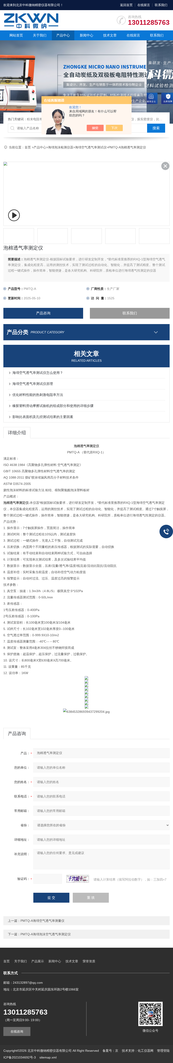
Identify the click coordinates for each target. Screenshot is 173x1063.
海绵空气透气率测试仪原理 (32, 384)
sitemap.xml (48, 1057)
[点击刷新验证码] (77, 879)
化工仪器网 (145, 1050)
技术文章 (110, 35)
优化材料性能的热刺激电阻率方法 (37, 395)
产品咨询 (43, 313)
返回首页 (126, 5)
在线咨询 (17, 1031)
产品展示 (37, 961)
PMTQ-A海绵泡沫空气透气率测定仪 (45, 934)
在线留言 (143, 5)
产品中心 (63, 35)
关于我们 (39, 35)
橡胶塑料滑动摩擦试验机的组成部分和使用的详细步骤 (52, 406)
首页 (28, 147)
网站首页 (16, 35)
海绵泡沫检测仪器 (60, 147)
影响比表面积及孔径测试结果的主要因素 (42, 417)
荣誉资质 (89, 961)
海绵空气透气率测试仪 (91, 147)
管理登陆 (163, 1050)
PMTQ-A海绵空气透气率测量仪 (42, 920)
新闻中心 (86, 35)
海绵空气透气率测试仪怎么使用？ (37, 373)
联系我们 (161, 5)
